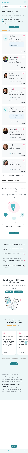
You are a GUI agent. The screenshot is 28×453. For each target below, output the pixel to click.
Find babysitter (5, 374)
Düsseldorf (9, 387)
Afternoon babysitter (17, 376)
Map (15, 446)
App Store (10, 291)
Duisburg (4, 389)
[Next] (26, 342)
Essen (14, 387)
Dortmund (18, 387)
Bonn (3, 391)
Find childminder (14, 374)
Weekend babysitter (17, 381)
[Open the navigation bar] (25, 2)
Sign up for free (14, 27)
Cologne (4, 387)
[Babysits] (5, 2)
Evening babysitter (6, 377)
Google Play (19, 291)
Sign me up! (14, 363)
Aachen (19, 391)
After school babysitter (16, 379)
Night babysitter (15, 377)
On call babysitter (6, 379)
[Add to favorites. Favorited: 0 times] (24, 36)
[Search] (3, 7)
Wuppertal (14, 389)
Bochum (9, 389)
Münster (7, 391)
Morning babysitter (6, 376)
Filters (23, 6)
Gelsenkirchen (13, 391)
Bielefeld (20, 389)
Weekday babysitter (6, 381)
